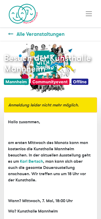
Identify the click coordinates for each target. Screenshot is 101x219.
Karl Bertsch (31, 161)
